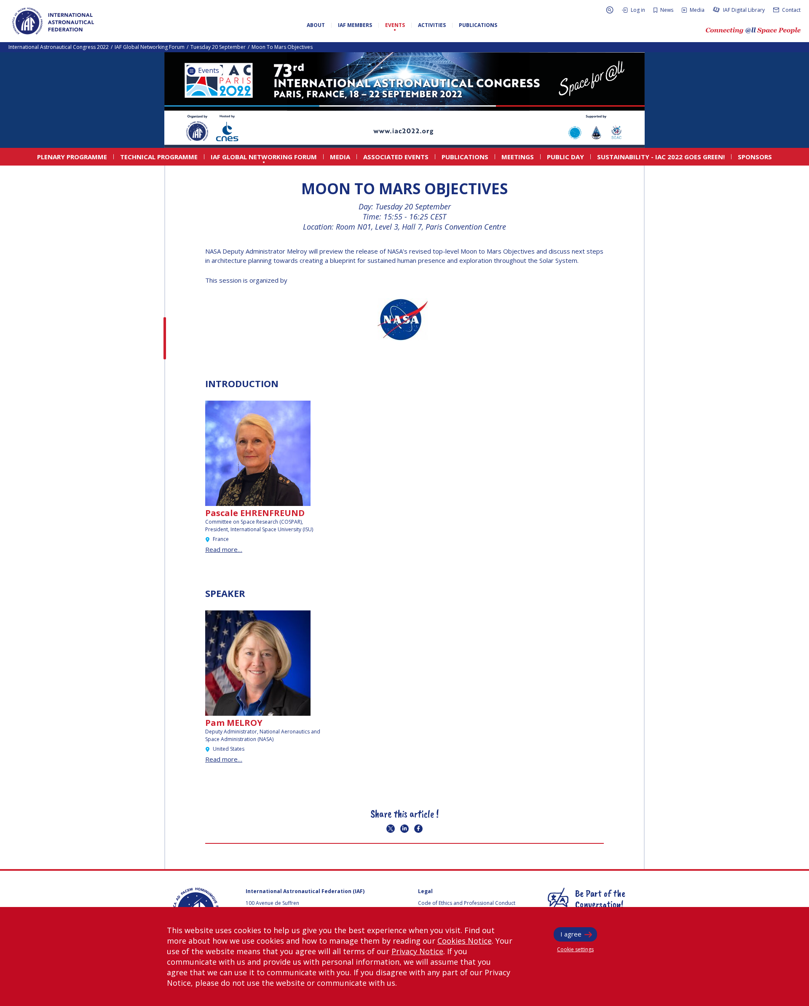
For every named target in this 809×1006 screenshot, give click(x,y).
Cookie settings (575, 949)
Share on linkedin (404, 828)
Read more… (223, 549)
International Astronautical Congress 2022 (58, 47)
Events (207, 70)
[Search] (609, 9)
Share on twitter (390, 828)
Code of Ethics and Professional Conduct (466, 903)
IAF (53, 21)
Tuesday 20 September (218, 47)
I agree (570, 934)
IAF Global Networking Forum (150, 47)
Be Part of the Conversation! (600, 898)
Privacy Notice (417, 951)
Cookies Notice (464, 941)
